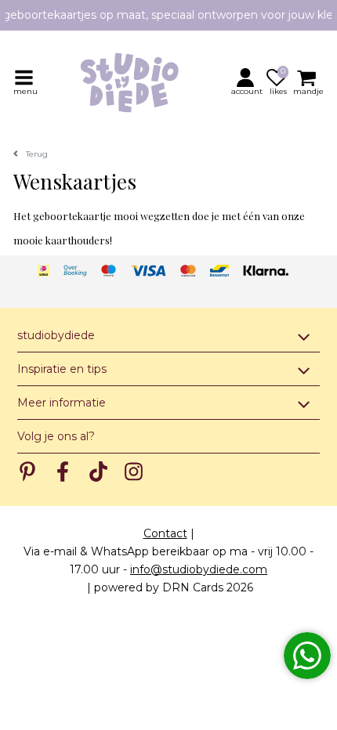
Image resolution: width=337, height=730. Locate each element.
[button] (247, 81)
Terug (37, 154)
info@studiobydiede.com (198, 569)
